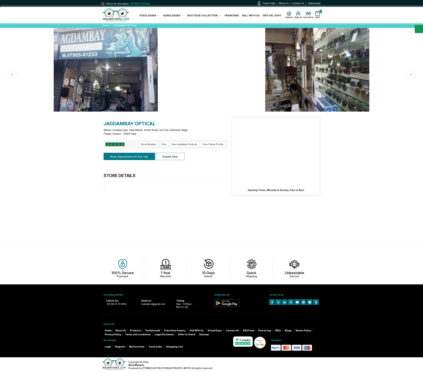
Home (105, 25)
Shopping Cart (174, 346)
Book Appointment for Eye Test (129, 156)
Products (135, 330)
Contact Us (298, 3)
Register (120, 346)
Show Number (148, 144)
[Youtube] (297, 302)
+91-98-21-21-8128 (140, 3)
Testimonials (314, 3)
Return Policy (303, 330)
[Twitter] (278, 302)
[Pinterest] (303, 302)
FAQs (278, 330)
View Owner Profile (212, 144)
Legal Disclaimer (164, 334)
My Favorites (136, 346)
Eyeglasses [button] (148, 15)
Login (108, 346)
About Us (284, 3)
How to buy (264, 330)
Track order (155, 346)
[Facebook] (272, 302)
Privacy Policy (113, 334)
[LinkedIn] (284, 302)
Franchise (232, 15)
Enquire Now (170, 156)
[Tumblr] (316, 302)
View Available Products (184, 144)
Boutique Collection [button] (202, 15)
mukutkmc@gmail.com (153, 304)
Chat (163, 144)
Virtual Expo (272, 15)
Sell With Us (251, 15)
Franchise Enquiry (175, 330)
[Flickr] (309, 302)
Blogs (288, 330)
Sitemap (204, 334)
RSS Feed (248, 330)
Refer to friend (186, 334)
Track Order (269, 3)
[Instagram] (291, 302)
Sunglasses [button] (172, 15)
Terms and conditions (138, 334)
